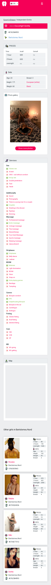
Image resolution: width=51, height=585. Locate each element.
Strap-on (12, 277)
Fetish (11, 187)
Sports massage (14, 238)
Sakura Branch (14, 244)
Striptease (12, 253)
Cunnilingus (13, 308)
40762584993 (13, 32)
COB (10, 335)
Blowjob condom (15, 296)
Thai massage (14, 229)
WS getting (13, 350)
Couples (12, 205)
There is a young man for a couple (20, 202)
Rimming (12, 214)
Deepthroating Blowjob (17, 302)
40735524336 (14, 505)
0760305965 (13, 469)
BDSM (11, 271)
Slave (11, 274)
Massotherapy (14, 232)
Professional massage (16, 220)
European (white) (33, 82)
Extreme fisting (14, 323)
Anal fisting (13, 320)
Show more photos (25, 148)
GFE (10, 299)
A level (11, 172)
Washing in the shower (17, 208)
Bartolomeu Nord (15, 37)
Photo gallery (13, 95)
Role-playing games (16, 280)
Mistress (12, 265)
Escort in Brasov (10, 20)
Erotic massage (14, 223)
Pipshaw (12, 211)
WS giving (12, 347)
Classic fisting (14, 317)
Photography (13, 199)
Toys (10, 184)
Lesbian (11, 259)
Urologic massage (15, 226)
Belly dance (13, 256)
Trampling (12, 286)
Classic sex (13, 169)
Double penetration (15, 181)
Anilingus (12, 311)
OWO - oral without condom (18, 175)
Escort (11, 196)
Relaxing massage (15, 241)
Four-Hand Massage (16, 235)
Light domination (15, 268)
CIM (10, 332)
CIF (10, 338)
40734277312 (14, 542)
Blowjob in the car (15, 305)
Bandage (12, 283)
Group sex (12, 178)
